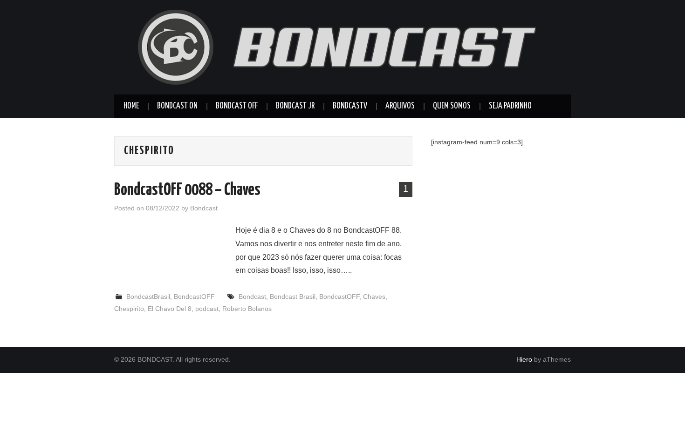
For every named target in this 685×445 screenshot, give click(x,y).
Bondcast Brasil (292, 296)
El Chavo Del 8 (170, 308)
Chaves (374, 296)
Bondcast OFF (237, 106)
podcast (207, 308)
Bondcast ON (177, 106)
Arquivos (400, 106)
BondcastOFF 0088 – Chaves (187, 190)
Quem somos (452, 106)
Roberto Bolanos (247, 308)
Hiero (524, 359)
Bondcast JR (295, 106)
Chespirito (129, 308)
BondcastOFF (194, 296)
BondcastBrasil (148, 296)
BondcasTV (350, 106)
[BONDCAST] (342, 47)
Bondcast (204, 208)
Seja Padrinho (510, 106)
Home (131, 106)
